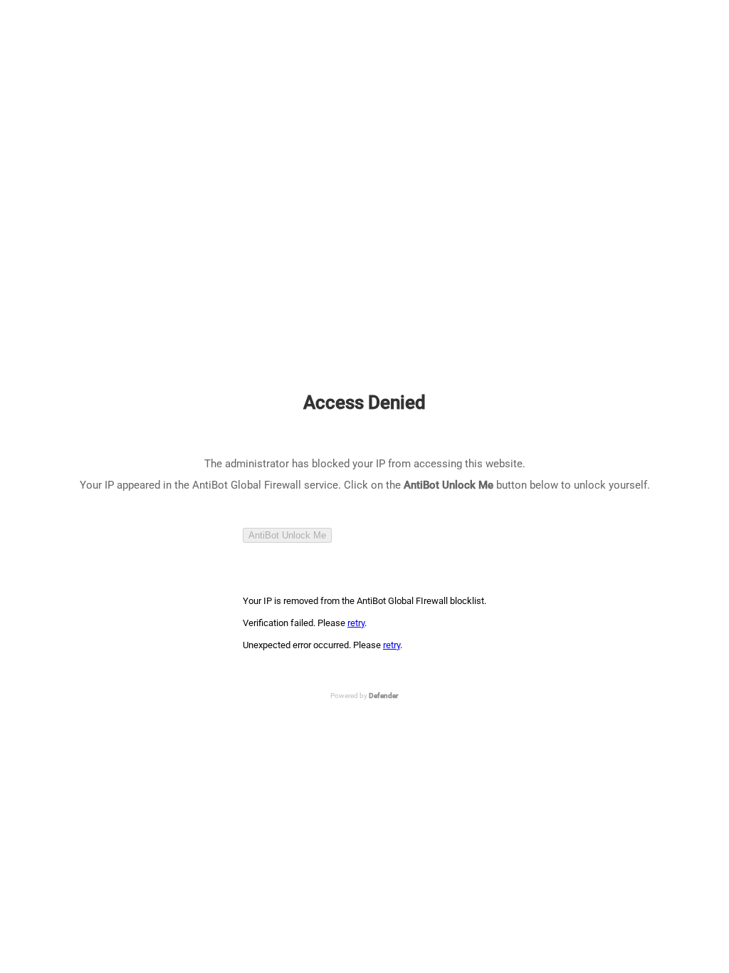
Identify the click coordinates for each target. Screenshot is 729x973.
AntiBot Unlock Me (287, 535)
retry (355, 623)
